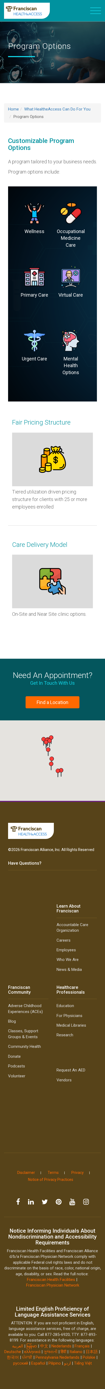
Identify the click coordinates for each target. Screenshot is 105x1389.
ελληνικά (32, 1351)
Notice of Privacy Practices (50, 1179)
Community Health (24, 1046)
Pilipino (54, 1363)
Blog (12, 1021)
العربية (18, 1346)
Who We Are (68, 959)
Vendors (64, 1080)
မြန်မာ (31, 1346)
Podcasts (16, 1066)
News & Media (69, 969)
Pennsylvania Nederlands (57, 1357)
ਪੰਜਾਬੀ (27, 1357)
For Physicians (69, 1015)
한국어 (13, 1357)
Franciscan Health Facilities (51, 1279)
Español (38, 1363)
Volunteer (16, 1076)
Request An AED (71, 1070)
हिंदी (63, 1351)
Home (13, 109)
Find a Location (52, 702)
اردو (67, 1363)
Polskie (89, 1357)
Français (82, 1346)
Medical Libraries (71, 1025)
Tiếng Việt (83, 1363)
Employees (66, 950)
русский (20, 1363)
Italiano (75, 1351)
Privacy (77, 1172)
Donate (14, 1056)
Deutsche (12, 1351)
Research (65, 1035)
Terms (53, 1172)
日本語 (92, 1351)
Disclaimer (26, 1172)
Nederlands (61, 1346)
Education (65, 1005)
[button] (57, 773)
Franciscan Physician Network (52, 1285)
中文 (44, 1346)
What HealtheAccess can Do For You (57, 109)
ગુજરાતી (50, 1351)
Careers (64, 940)
